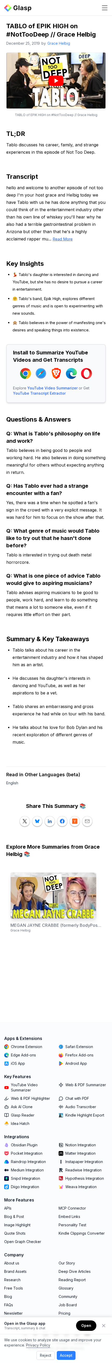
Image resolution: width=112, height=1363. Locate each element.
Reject (45, 1355)
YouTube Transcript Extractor (39, 393)
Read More (63, 239)
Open (86, 1325)
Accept (66, 1355)
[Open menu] (104, 8)
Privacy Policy (38, 1345)
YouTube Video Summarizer (52, 388)
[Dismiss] (103, 1325)
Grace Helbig (58, 43)
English (12, 783)
